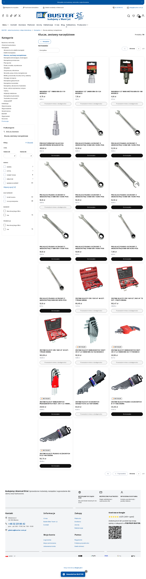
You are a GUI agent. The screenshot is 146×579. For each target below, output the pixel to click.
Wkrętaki (7, 68)
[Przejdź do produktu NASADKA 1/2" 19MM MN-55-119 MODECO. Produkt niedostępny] (55, 74)
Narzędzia (37, 30)
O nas (46, 518)
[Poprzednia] (4, 2)
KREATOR (10, 179)
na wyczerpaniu (12, 201)
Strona (132, 49)
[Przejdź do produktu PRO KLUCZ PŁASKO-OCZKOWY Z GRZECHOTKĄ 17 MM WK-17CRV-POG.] (55, 229)
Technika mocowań (11, 98)
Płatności (78, 518)
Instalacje (5, 104)
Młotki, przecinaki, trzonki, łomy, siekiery (17, 76)
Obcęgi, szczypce (10, 78)
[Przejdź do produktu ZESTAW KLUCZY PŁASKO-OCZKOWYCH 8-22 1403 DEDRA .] (55, 436)
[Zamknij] (86, 571)
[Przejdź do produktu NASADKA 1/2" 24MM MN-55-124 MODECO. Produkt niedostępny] (91, 74)
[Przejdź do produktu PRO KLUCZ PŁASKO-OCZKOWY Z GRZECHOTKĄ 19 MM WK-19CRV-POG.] (91, 229)
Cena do (23, 152)
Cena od (7, 152)
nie (8, 215)
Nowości (5, 119)
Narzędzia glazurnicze (11, 81)
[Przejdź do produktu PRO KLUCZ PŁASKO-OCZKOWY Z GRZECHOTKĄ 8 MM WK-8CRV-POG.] (55, 281)
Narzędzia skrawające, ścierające (15, 58)
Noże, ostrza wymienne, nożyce (15, 88)
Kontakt (46, 525)
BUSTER (4, 114)
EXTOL (9, 171)
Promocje (5, 121)
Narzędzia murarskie (11, 83)
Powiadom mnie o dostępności (55, 104)
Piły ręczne (7, 63)
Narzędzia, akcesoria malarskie (15, 86)
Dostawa (78, 522)
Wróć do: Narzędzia (12, 131)
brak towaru (11, 197)
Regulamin (78, 540)
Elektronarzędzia (9, 53)
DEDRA (9, 167)
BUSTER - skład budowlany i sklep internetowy (16, 30)
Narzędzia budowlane (11, 96)
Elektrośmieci (79, 546)
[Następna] (142, 2)
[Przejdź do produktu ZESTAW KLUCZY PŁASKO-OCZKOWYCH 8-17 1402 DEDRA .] (127, 384)
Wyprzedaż (6, 116)
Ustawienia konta (50, 546)
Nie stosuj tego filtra (13, 211)
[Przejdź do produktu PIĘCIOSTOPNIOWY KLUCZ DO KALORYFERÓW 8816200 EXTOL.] (55, 125)
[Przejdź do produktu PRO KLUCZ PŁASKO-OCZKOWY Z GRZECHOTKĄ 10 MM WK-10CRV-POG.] (91, 125)
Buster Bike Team (50, 522)
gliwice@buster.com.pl (17, 530)
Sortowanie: (43, 46)
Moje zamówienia (50, 543)
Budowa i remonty (8, 43)
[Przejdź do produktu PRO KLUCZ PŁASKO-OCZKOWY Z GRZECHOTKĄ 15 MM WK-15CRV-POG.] (127, 177)
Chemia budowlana (9, 45)
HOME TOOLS (11, 175)
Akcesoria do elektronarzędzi (14, 50)
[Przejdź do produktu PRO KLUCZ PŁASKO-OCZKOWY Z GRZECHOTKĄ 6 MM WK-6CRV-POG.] (127, 229)
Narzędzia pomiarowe (11, 60)
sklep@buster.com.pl (136, 7)
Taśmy (6, 91)
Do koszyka (55, 155)
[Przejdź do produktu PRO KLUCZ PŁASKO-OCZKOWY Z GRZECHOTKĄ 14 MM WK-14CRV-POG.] (91, 177)
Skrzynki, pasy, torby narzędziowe (15, 73)
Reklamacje (79, 528)
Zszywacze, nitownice (11, 70)
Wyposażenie (6, 109)
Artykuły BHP (8, 101)
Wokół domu (6, 111)
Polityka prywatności (82, 543)
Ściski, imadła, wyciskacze (13, 65)
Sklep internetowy (72, 568)
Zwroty (77, 525)
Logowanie (47, 540)
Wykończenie (6, 106)
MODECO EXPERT (12, 183)
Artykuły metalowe (10, 93)
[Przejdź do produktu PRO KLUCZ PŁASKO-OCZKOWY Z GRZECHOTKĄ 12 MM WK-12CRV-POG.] (127, 125)
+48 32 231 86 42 (16, 523)
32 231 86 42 (119, 7)
